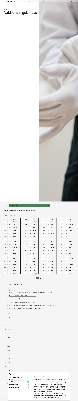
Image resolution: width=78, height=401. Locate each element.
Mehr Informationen (46, 391)
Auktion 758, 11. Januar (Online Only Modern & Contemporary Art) (26, 308)
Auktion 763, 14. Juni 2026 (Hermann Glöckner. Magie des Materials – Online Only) (30, 292)
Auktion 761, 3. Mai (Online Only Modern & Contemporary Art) (25, 299)
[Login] (71, 1)
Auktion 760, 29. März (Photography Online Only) (22, 302)
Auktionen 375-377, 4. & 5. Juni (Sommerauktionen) (22, 296)
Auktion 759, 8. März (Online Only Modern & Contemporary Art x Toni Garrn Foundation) (32, 305)
